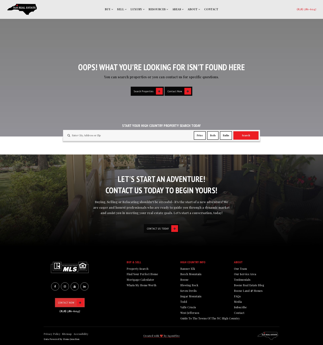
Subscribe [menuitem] (240, 307)
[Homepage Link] (23, 9)
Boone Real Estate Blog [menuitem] (249, 285)
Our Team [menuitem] (240, 268)
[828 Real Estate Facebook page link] (55, 286)
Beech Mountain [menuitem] (190, 274)
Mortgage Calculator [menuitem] (140, 279)
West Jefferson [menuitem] (189, 313)
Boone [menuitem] (184, 279)
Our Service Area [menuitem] (245, 274)
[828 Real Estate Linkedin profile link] (84, 286)
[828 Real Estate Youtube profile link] (75, 286)
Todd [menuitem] (183, 301)
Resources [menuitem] (157, 9)
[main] (161, 77)
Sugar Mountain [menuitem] (190, 296)
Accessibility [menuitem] (81, 334)
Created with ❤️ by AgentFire (161, 335)
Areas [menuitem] (177, 9)
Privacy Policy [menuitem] (52, 334)
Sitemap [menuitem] (67, 334)
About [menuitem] (193, 9)
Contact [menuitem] (211, 9)
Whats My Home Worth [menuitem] (141, 285)
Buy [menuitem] (108, 9)
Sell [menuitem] (121, 9)
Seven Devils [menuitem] (188, 290)
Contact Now (175, 91)
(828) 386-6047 (306, 9)
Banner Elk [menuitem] (187, 268)
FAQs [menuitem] (237, 296)
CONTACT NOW (66, 302)
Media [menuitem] (238, 301)
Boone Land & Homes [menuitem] (248, 290)
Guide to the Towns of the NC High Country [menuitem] (210, 318)
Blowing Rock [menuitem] (189, 285)
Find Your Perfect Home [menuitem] (142, 274)
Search (246, 135)
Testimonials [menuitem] (242, 279)
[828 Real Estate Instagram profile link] (65, 286)
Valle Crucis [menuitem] (188, 307)
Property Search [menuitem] (138, 268)
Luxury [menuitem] (137, 9)
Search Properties (144, 91)
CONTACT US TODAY (158, 228)
